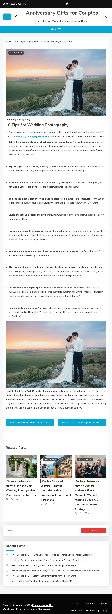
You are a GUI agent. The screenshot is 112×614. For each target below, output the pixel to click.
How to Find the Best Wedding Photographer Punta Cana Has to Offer (21, 490)
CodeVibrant (44, 609)
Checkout (89, 603)
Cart (79, 603)
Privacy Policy (92, 610)
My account (77, 610)
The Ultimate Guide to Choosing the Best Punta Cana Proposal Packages (43, 565)
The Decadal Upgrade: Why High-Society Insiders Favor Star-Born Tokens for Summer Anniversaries (56, 570)
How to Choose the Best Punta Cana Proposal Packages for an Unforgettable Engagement (51, 555)
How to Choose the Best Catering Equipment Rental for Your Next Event (43, 576)
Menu (54, 29)
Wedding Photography (18, 119)
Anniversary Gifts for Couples (62, 12)
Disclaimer (103, 603)
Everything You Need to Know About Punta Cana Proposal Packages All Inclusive (47, 560)
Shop (105, 610)
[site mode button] (106, 16)
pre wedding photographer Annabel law (33, 136)
